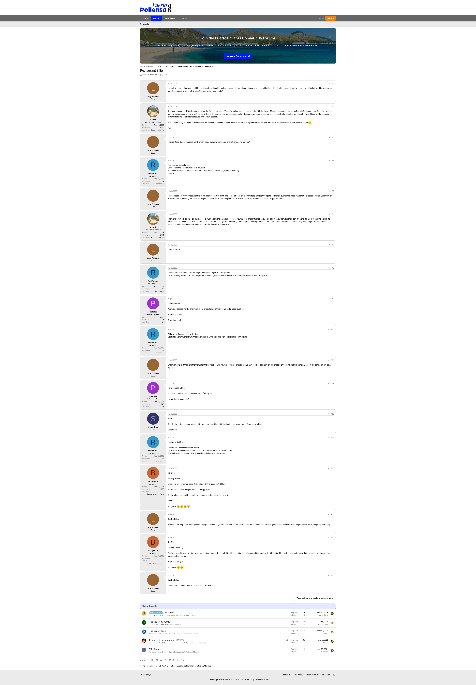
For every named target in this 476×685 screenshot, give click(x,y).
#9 (333, 299)
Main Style (147, 675)
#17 (332, 537)
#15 (332, 468)
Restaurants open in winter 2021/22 (166, 640)
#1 (333, 83)
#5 (333, 191)
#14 (332, 437)
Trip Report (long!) (158, 630)
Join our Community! (238, 56)
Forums (156, 18)
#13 (332, 414)
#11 (332, 360)
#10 (332, 329)
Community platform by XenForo (230, 680)
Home (145, 18)
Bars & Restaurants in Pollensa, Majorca (182, 615)
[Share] (329, 83)
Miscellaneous (175, 624)
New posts (144, 24)
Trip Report (154, 649)
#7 (333, 245)
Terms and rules (299, 675)
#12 (332, 383)
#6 (333, 214)
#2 (333, 106)
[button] (177, 18)
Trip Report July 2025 (159, 621)
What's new (170, 18)
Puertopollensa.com (261, 680)
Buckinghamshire (157, 130)
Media (184, 18)
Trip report (168, 612)
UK (163, 322)
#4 (333, 160)
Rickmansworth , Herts (155, 494)
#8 (333, 268)
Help (323, 675)
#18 (332, 575)
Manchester (159, 183)
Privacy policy (313, 675)
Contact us (286, 675)
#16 (332, 514)
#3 (333, 137)
